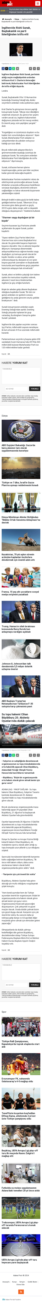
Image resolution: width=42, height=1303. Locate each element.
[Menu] (38, 3)
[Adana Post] (9, 3)
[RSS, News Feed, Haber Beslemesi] (21, 1292)
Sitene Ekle (20, 1285)
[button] (30, 68)
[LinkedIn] (10, 68)
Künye (14, 1282)
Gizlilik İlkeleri (32, 1282)
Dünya (17, 19)
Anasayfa (8, 19)
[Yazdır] (17, 68)
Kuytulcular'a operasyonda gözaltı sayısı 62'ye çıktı (25, 10)
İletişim (22, 1282)
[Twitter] (6, 68)
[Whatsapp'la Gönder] (13, 68)
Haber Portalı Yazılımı (13, 1300)
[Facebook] (3, 68)
